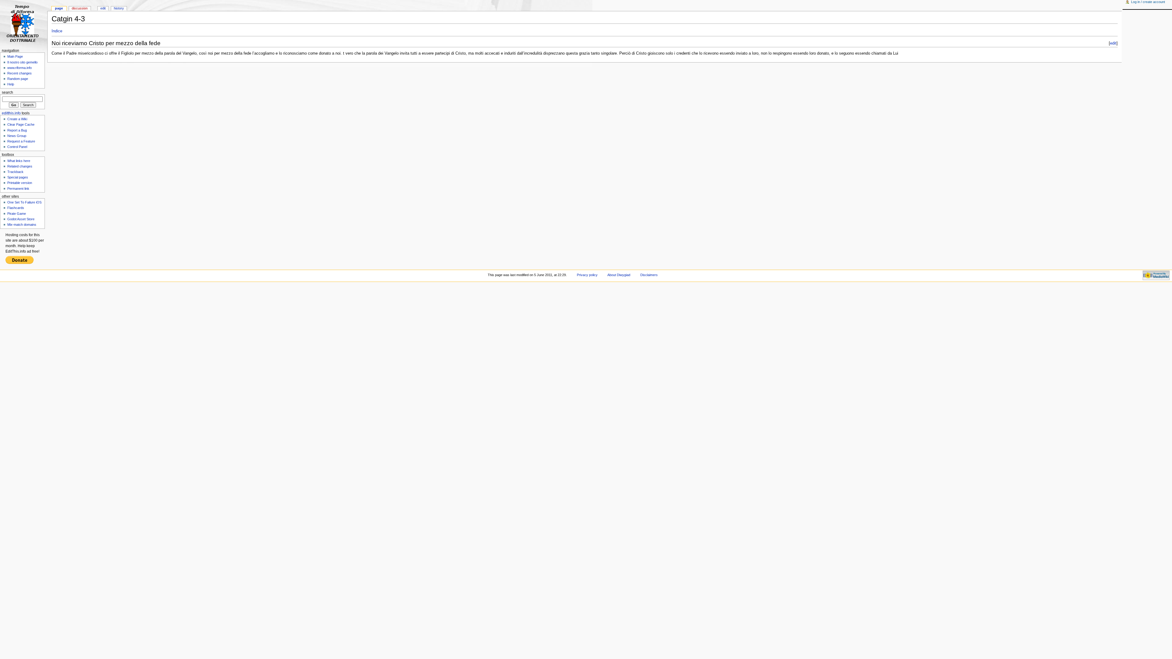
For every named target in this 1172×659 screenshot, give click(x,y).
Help (10, 84)
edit (1113, 43)
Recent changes (19, 73)
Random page (17, 79)
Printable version (19, 183)
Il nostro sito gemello (22, 62)
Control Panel (17, 147)
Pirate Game (16, 213)
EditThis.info (11, 113)
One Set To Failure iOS (24, 202)
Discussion (80, 8)
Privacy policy (587, 275)
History (119, 8)
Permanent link (18, 188)
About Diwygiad (618, 275)
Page (59, 8)
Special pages (17, 177)
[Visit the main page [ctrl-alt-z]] (23, 23)
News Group (16, 136)
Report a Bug (17, 130)
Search (7, 92)
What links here (18, 161)
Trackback (15, 172)
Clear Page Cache (20, 124)
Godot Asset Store (20, 219)
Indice (57, 31)
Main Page (15, 56)
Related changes (19, 166)
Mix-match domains (21, 224)
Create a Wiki (17, 119)
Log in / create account (1148, 2)
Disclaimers (649, 275)
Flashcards (15, 208)
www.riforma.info (19, 68)
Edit (103, 8)
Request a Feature (21, 141)
